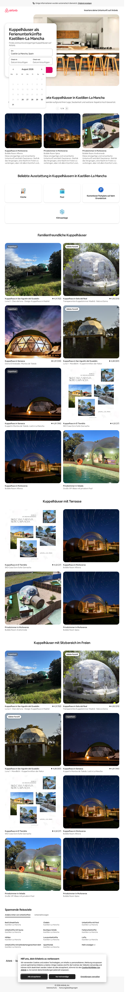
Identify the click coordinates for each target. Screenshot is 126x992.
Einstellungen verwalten (90, 977)
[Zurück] (58, 108)
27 (27, 99)
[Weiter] (67, 108)
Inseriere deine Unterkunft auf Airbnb (101, 10)
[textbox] (20, 62)
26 (23, 99)
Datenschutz (52, 988)
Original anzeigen (85, 3)
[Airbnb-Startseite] (11, 10)
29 (37, 99)
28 (32, 99)
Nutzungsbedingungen (68, 988)
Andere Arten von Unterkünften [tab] (18, 915)
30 (42, 99)
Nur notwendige (62, 977)
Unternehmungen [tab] (41, 915)
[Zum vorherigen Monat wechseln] (13, 69)
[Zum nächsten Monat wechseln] (41, 69)
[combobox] (31, 53)
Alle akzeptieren (34, 977)
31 (13, 105)
